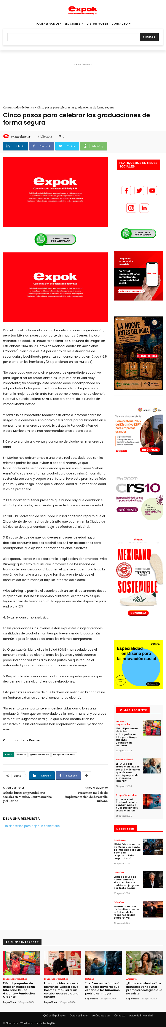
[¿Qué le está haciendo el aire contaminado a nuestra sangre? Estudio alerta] (152, 801)
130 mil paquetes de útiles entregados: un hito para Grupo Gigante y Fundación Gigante (127, 737)
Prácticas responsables (123, 722)
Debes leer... (120, 840)
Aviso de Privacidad (141, 1015)
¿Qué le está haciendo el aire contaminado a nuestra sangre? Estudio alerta (127, 805)
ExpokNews (22, 136)
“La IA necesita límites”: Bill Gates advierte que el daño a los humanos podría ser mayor (102, 988)
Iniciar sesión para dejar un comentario (32, 826)
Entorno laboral (124, 759)
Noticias (89, 978)
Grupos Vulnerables (126, 795)
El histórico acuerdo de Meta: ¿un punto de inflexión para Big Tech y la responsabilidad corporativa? (127, 851)
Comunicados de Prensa (18, 107)
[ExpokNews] (7, 136)
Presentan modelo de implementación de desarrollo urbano (86, 797)
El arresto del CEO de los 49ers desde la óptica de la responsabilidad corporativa (126, 912)
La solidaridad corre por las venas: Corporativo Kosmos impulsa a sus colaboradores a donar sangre (62, 990)
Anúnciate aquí (101, 1015)
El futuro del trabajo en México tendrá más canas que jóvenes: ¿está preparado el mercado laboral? (128, 772)
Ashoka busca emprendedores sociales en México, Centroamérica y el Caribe (27, 797)
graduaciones (39, 754)
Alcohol (21, 754)
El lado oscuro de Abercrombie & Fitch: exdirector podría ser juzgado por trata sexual (126, 882)
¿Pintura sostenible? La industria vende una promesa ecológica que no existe (144, 988)
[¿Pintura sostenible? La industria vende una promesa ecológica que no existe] (144, 963)
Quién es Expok (79, 1015)
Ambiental (131, 978)
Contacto (119, 1015)
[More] (86, 775)
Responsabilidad (64, 754)
